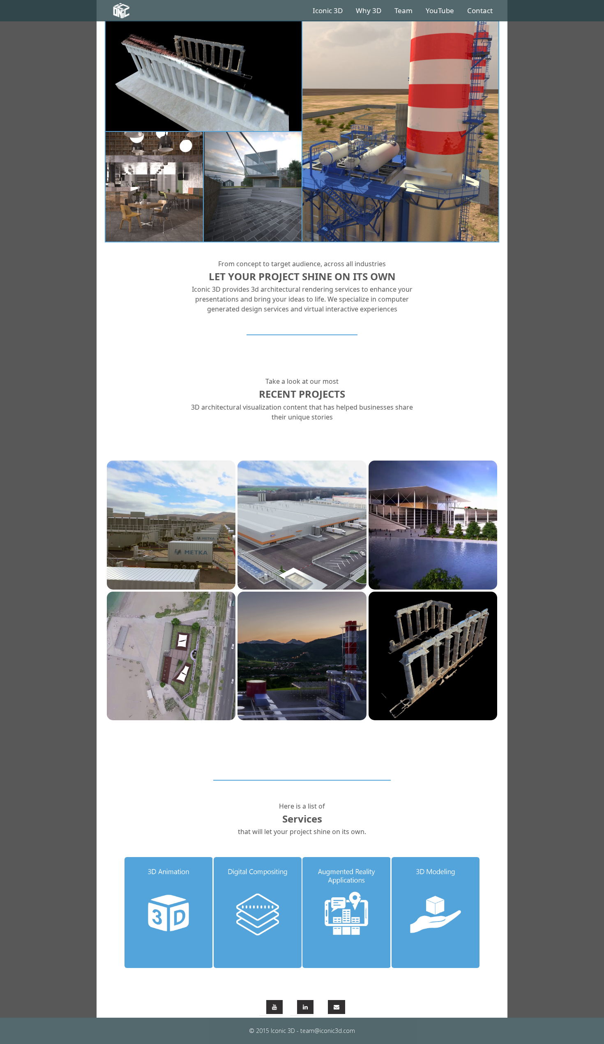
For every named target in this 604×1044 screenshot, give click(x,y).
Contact (480, 10)
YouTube (440, 10)
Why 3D (368, 10)
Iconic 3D (328, 10)
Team (403, 10)
